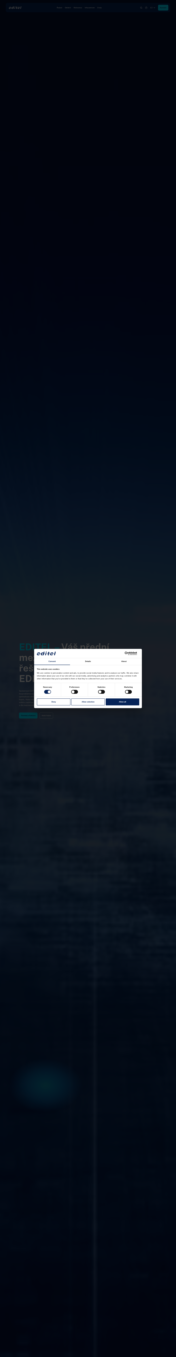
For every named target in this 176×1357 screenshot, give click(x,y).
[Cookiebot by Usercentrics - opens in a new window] (128, 653)
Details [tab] (88, 661)
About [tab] (124, 661)
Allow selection (88, 702)
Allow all (122, 702)
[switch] (74, 692)
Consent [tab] (52, 661)
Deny (53, 702)
